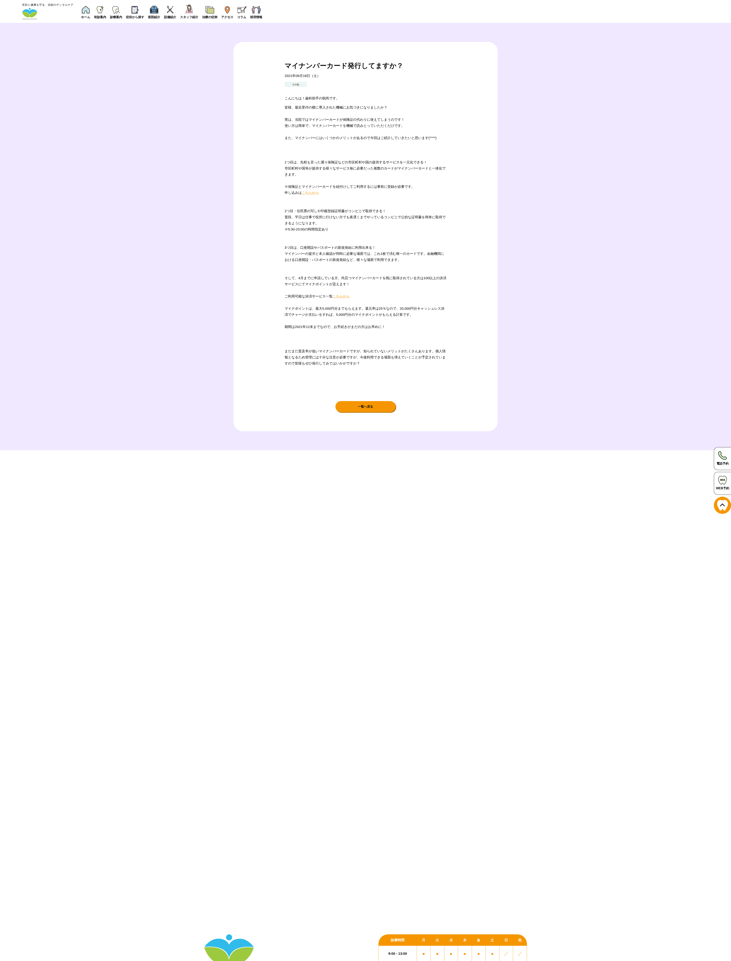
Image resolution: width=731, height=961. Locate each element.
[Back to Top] (722, 505)
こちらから (310, 192)
